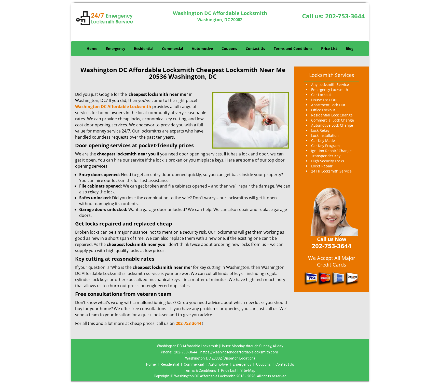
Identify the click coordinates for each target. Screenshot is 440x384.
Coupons (229, 48)
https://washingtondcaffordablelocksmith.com (239, 352)
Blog (349, 48)
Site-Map (247, 370)
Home (92, 48)
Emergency (115, 48)
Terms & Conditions (200, 370)
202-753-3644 (345, 16)
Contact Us (255, 48)
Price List (329, 48)
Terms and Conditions (293, 48)
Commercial (172, 48)
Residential (143, 48)
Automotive (202, 48)
